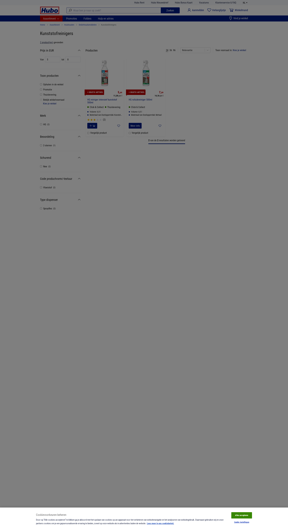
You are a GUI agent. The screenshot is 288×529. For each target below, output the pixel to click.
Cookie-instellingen (241, 522)
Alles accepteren (241, 515)
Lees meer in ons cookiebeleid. (160, 523)
